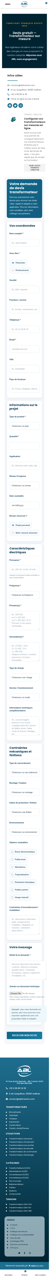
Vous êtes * (14, 253)
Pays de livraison (17, 379)
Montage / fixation (17, 783)
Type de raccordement (19, 763)
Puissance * (15, 560)
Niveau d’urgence (17, 476)
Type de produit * (17, 416)
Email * (12, 339)
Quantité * (14, 436)
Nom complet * (16, 233)
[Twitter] (15, 105)
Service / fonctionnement (21, 688)
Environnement (16, 822)
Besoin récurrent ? (18, 516)
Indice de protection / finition (23, 803)
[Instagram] (30, 1253)
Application (14, 456)
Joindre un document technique (24, 986)
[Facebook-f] (25, 1253)
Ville (11, 359)
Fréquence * (15, 585)
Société (12, 280)
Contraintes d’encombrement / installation (23, 908)
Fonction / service (17, 300)
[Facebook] (9, 105)
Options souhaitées (18, 842)
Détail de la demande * (19, 955)
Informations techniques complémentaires (21, 709)
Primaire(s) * (15, 605)
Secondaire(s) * (16, 637)
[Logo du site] (24, 4)
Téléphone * (15, 320)
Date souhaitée (16, 496)
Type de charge (16, 668)
